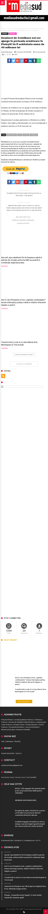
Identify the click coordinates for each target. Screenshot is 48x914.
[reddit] (22, 60)
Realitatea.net (29, 840)
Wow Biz (18, 741)
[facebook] (9, 60)
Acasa (3, 28)
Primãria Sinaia (19, 725)
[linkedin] (30, 60)
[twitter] (13, 60)
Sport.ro (19, 753)
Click (2, 741)
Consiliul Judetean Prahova (23, 720)
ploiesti (25, 135)
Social (13, 33)
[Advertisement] (24, 589)
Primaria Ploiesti (7, 720)
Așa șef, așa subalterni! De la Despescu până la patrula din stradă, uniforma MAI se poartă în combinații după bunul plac (21, 260)
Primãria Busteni (31, 725)
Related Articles (23, 217)
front (19, 135)
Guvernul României (32, 727)
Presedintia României (16, 727)
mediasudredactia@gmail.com (11, 765)
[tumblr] (34, 60)
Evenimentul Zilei (7, 840)
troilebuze (33, 135)
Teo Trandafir (31, 777)
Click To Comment (24, 364)
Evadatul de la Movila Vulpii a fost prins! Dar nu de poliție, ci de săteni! (24, 192)
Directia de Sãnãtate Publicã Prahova (22, 722)
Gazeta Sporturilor (7, 753)
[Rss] (3, 376)
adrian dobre (11, 135)
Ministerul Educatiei (8, 729)
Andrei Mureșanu (6, 52)
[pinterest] (26, 60)
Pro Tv (38, 840)
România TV (19, 840)
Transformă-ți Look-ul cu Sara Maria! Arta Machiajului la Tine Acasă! (19, 343)
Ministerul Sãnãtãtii (23, 729)
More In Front (23, 223)
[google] (18, 60)
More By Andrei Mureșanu (23, 220)
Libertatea (9, 741)
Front (9, 28)
